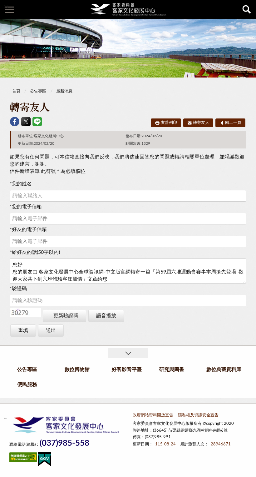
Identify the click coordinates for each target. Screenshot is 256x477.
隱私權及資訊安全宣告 (198, 415)
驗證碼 (18, 288)
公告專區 (38, 91)
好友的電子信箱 (28, 229)
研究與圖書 (171, 369)
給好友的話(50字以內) (35, 252)
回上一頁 (233, 123)
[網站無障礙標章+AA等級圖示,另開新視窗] (23, 458)
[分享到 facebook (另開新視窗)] (14, 121)
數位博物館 (77, 369)
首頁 (16, 91)
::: (6, 5)
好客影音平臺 (127, 369)
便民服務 (27, 384)
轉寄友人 (201, 123)
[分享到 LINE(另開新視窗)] (37, 121)
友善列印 (169, 123)
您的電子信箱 (26, 206)
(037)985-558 (64, 443)
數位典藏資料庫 (223, 369)
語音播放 (106, 315)
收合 (128, 353)
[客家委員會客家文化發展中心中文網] (128, 9)
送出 (51, 330)
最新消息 (64, 91)
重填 (23, 330)
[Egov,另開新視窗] (44, 460)
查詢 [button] (246, 9)
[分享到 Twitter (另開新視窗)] (26, 121)
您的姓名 (21, 183)
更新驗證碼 (65, 315)
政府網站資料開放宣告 (153, 415)
